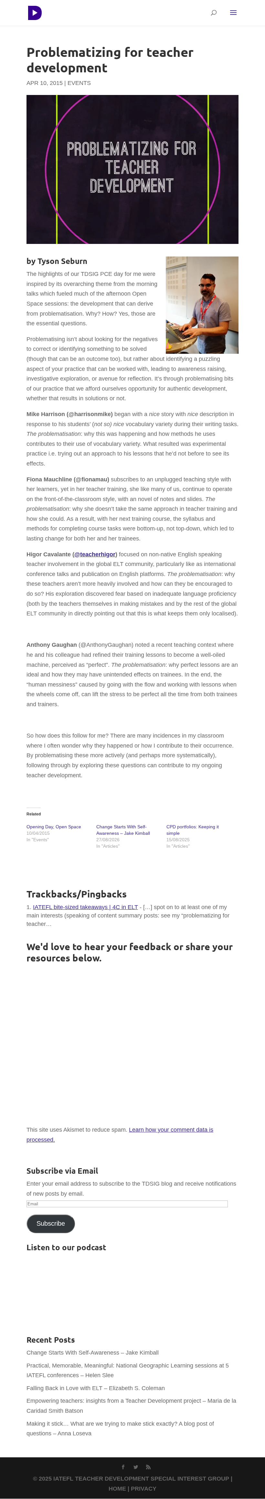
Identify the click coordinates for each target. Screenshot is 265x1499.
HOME (117, 1488)
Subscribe (51, 1223)
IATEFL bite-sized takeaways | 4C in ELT (85, 907)
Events (79, 83)
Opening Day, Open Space (53, 826)
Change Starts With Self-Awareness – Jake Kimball (92, 1352)
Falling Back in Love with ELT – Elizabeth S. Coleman (95, 1388)
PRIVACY (143, 1488)
